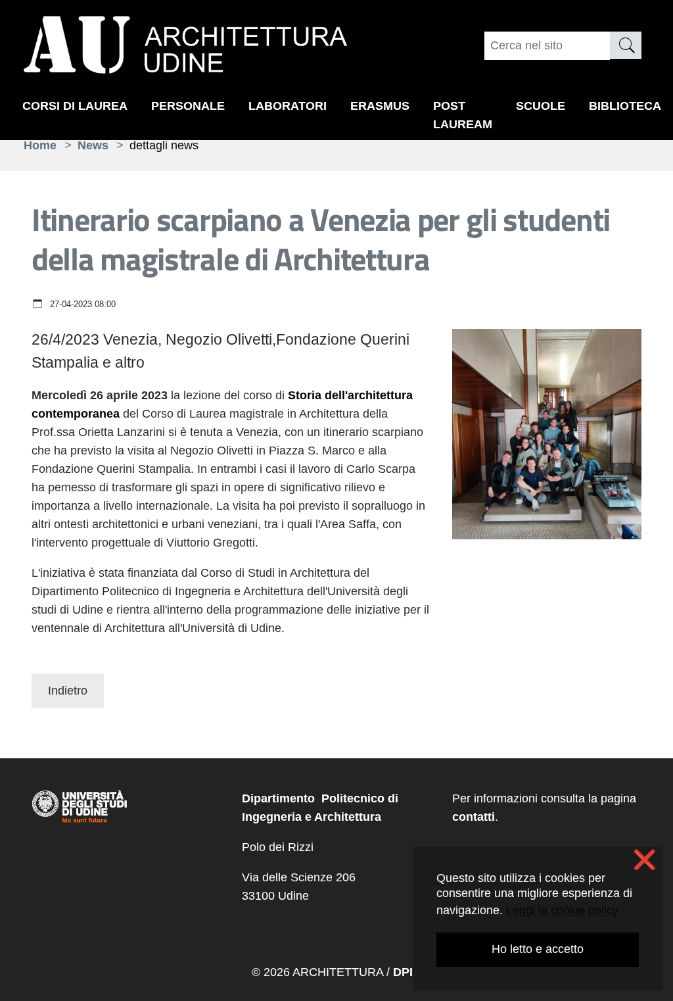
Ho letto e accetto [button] (538, 949)
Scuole (540, 105)
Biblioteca (625, 105)
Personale (188, 105)
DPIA (407, 972)
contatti (473, 816)
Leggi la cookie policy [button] (562, 910)
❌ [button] (645, 860)
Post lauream (462, 115)
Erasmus (379, 105)
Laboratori (287, 105)
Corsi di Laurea (75, 105)
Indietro (67, 690)
